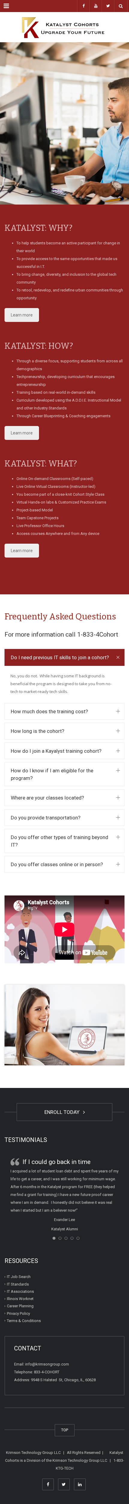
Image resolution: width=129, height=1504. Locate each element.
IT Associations (20, 1291)
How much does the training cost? (49, 711)
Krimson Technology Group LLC (33, 1452)
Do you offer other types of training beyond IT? (59, 840)
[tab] (64, 657)
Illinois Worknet (20, 1298)
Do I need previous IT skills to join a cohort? (60, 657)
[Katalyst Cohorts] (64, 27)
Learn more (22, 315)
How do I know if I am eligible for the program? (52, 774)
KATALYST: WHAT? (40, 464)
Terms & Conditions (24, 1320)
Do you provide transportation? (45, 818)
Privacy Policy (18, 1313)
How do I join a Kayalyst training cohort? (56, 751)
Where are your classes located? (47, 798)
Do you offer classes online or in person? (57, 864)
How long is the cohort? (37, 731)
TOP (64, 1430)
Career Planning (20, 1306)
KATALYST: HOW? (38, 346)
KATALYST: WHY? (38, 228)
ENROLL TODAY (63, 1112)
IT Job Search (19, 1276)
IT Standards (18, 1284)
